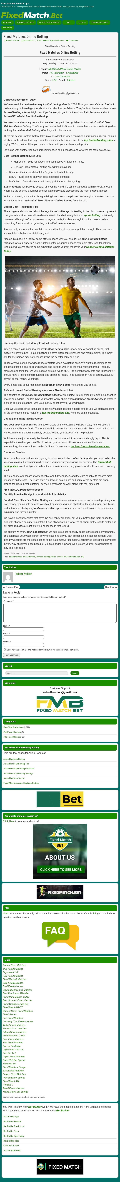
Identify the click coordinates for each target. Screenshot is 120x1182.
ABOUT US (81, 22)
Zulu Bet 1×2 (9, 1053)
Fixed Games (10, 1014)
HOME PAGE (7, 22)
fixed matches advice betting (22, 557)
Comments (73, 40)
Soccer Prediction (12, 1046)
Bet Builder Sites (11, 1131)
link (95, 913)
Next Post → (111, 587)
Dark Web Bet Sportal (14, 1060)
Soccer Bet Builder (11, 1150)
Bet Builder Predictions (13, 1126)
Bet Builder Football (12, 1121)
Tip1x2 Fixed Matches (14, 1025)
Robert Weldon (12, 40)
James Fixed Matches (14, 965)
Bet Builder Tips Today (13, 1136)
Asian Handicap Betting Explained (18, 768)
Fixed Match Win (11, 1081)
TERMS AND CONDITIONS (99, 22)
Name (6, 626)
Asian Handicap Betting (14, 759)
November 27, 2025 (32, 40)
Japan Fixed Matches (14, 1056)
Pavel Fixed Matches (13, 1088)
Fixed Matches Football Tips (15, 3)
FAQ (68, 22)
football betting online (46, 557)
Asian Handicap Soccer (14, 778)
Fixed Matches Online (14, 1035)
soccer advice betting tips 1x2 (70, 557)
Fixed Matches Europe (14, 1067)
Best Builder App (11, 1116)
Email (6, 634)
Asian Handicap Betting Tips (16, 764)
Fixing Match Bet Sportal (15, 1091)
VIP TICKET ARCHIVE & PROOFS (49, 22)
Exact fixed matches (13, 1070)
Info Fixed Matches (12, 737)
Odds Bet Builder (11, 1146)
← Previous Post (10, 587)
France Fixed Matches (14, 1074)
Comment (8, 601)
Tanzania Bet (9, 1063)
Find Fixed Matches (13, 1018)
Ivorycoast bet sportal (14, 1077)
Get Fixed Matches (12, 732)
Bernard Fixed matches (15, 1028)
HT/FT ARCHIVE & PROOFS (25, 22)
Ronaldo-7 (8, 1084)
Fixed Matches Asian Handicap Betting (21, 783)
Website (7, 641)
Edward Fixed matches (14, 1032)
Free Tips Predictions (55, 40)
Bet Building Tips (11, 1141)
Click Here (9, 821)
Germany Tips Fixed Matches (18, 1021)
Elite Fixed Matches (13, 1042)
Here (5, 913)
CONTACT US (7, 28)
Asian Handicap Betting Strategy (18, 773)
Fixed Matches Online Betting (26, 36)
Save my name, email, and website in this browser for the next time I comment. (43, 650)
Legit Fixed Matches (13, 1049)
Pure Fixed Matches (13, 1039)
